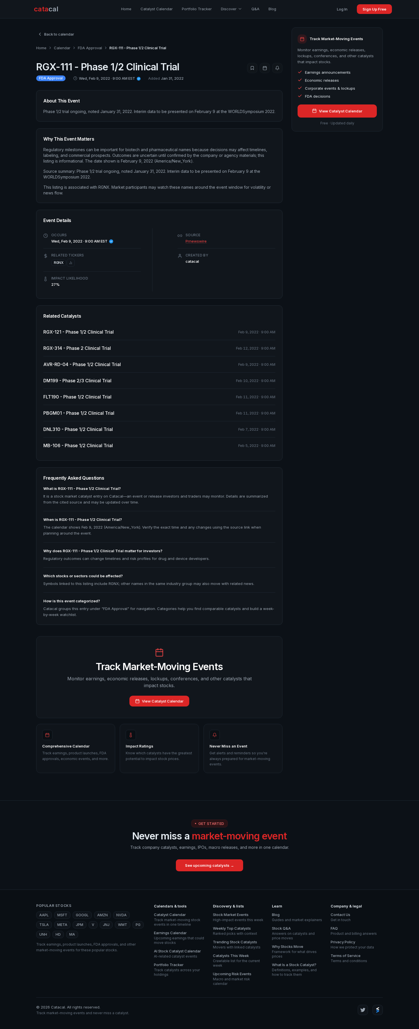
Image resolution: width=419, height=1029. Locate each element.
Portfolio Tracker (197, 9)
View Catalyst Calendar (163, 701)
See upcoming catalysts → (209, 865)
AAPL (44, 915)
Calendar (62, 48)
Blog (272, 9)
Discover (229, 9)
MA (72, 934)
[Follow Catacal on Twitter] (363, 1010)
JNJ (106, 925)
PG (138, 925)
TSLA (44, 925)
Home (126, 9)
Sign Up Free (374, 9)
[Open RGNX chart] (71, 263)
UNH (43, 934)
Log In (342, 9)
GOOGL (82, 915)
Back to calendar (59, 34)
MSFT (62, 915)
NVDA (121, 915)
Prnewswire (196, 241)
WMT (122, 925)
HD (58, 934)
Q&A (255, 9)
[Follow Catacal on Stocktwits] (378, 1010)
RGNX (59, 262)
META (62, 925)
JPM (79, 925)
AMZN (102, 915)
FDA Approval (90, 48)
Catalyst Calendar (157, 9)
